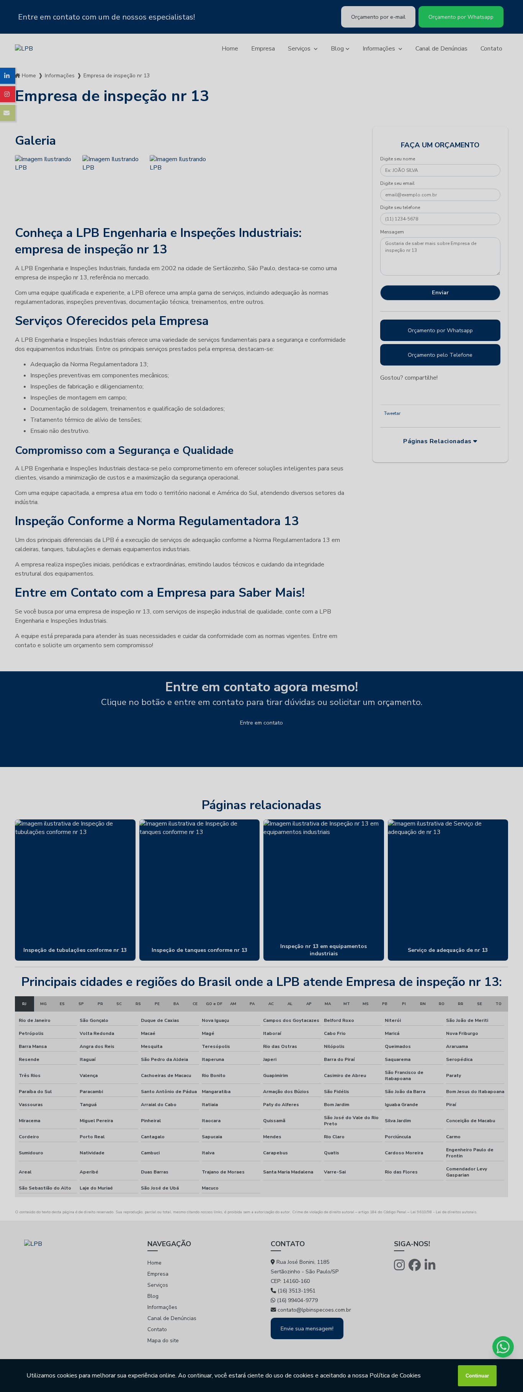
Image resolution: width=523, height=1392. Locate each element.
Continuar (477, 1376)
